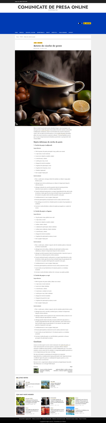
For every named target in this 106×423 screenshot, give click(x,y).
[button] (82, 23)
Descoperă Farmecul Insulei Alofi (32, 384)
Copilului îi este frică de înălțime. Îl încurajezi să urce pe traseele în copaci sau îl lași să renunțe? (81, 401)
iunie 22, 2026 (54, 413)
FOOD (35, 42)
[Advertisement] (45, 21)
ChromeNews (57, 421)
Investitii (54, 32)
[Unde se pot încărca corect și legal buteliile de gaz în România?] (45, 411)
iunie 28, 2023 (44, 48)
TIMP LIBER (40, 42)
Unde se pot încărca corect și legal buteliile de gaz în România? (57, 411)
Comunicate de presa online (53, 7)
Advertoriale (40, 32)
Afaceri (76, 397)
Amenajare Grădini (29, 398)
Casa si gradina (63, 32)
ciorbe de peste (45, 130)
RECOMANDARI (53, 397)
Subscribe (88, 23)
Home (16, 32)
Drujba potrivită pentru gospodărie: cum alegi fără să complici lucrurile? (32, 401)
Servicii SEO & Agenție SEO (25, 418)
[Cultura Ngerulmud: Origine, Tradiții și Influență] (45, 384)
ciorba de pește (44, 336)
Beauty (48, 32)
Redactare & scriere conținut (72, 418)
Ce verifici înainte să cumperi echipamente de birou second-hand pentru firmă (57, 401)
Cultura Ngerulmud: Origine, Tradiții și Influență (55, 385)
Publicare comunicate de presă (58, 418)
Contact (71, 32)
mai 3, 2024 (28, 386)
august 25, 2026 (29, 404)
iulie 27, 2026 (78, 405)
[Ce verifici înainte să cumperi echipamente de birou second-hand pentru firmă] (45, 401)
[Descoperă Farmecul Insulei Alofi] (20, 384)
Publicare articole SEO (36, 418)
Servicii (21, 32)
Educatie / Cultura (30, 32)
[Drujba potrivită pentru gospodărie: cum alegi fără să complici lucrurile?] (20, 401)
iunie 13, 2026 (79, 413)
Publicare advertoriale (46, 418)
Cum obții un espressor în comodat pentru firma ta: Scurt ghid (32, 411)
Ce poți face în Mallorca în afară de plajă (82, 411)
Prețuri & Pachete (82, 418)
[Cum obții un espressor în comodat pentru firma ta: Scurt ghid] (20, 411)
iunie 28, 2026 (29, 413)
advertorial (37, 48)
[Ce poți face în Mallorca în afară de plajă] (70, 411)
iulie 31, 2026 (54, 405)
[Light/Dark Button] (79, 23)
